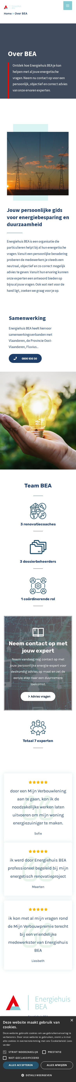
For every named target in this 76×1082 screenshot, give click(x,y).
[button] (38, 1075)
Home (7, 13)
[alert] (38, 1049)
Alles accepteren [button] (21, 1065)
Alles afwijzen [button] (57, 1065)
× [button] (71, 1020)
